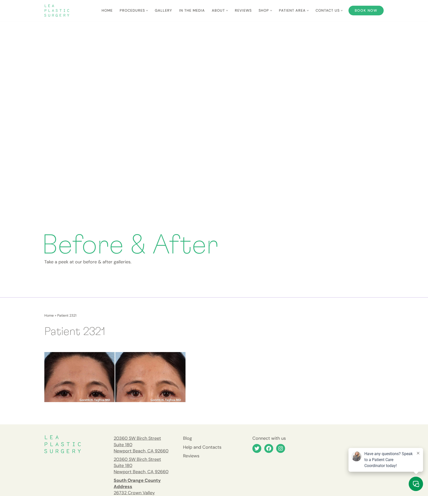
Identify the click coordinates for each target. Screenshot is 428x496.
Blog (187, 438)
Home (107, 10)
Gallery (163, 10)
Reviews (243, 10)
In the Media (192, 10)
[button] (147, 10)
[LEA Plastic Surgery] (56, 10)
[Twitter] (256, 448)
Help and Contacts (202, 447)
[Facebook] (268, 448)
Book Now (366, 10)
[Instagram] (280, 448)
